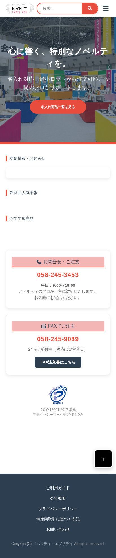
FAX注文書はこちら (58, 362)
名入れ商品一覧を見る (58, 107)
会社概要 (58, 498)
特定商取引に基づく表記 (58, 519)
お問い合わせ (58, 529)
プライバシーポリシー (58, 509)
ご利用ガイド (58, 488)
